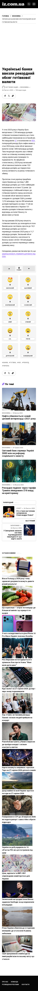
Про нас (5, 982)
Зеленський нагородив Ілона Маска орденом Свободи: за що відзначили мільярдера (18, 902)
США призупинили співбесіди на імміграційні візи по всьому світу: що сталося (18, 956)
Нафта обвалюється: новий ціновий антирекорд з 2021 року (19, 417)
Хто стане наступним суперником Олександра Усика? (25, 513)
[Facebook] (5, 96)
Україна (6, 366)
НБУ (33, 141)
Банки (5, 362)
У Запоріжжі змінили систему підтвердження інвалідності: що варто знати (13, 535)
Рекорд (26, 362)
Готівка (13, 362)
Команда (14, 982)
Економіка (16, 16)
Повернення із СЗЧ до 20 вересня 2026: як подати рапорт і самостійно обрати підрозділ (19, 819)
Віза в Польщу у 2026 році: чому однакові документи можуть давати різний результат (18, 581)
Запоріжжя (14, 525)
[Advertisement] (19, 44)
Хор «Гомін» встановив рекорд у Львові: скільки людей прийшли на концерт (17, 717)
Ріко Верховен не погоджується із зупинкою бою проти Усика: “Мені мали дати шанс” (17, 662)
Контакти (25, 984)
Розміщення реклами (10, 984)
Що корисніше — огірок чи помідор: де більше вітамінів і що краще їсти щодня (18, 610)
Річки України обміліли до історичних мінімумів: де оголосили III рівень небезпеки (18, 931)
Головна (5, 16)
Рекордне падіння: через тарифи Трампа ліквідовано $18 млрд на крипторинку (19, 490)
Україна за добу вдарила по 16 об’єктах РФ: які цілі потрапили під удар (17, 850)
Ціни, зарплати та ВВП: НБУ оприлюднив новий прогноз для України (16, 876)
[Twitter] (9, 96)
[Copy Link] (13, 96)
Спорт (18, 508)
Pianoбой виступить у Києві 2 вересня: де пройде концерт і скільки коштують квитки (18, 744)
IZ (16, 141)
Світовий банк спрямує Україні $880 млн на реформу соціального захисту (18, 453)
